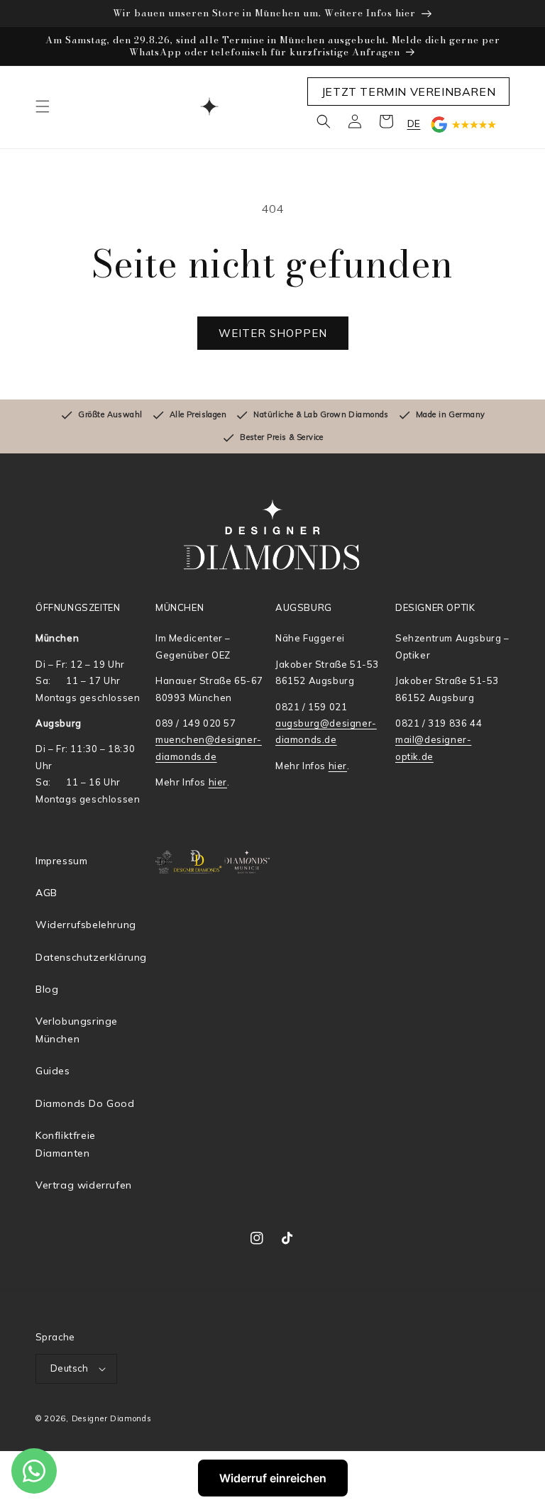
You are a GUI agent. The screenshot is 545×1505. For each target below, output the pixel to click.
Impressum (61, 860)
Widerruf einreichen (272, 1478)
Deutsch (69, 1368)
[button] (42, 106)
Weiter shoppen (273, 333)
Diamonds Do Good (85, 1103)
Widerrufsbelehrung (85, 924)
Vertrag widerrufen (83, 1185)
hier (218, 782)
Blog (46, 989)
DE (414, 123)
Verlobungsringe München (76, 1030)
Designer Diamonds (112, 1418)
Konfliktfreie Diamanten (65, 1144)
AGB (46, 892)
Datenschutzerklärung (91, 957)
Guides (52, 1070)
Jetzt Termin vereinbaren (408, 91)
